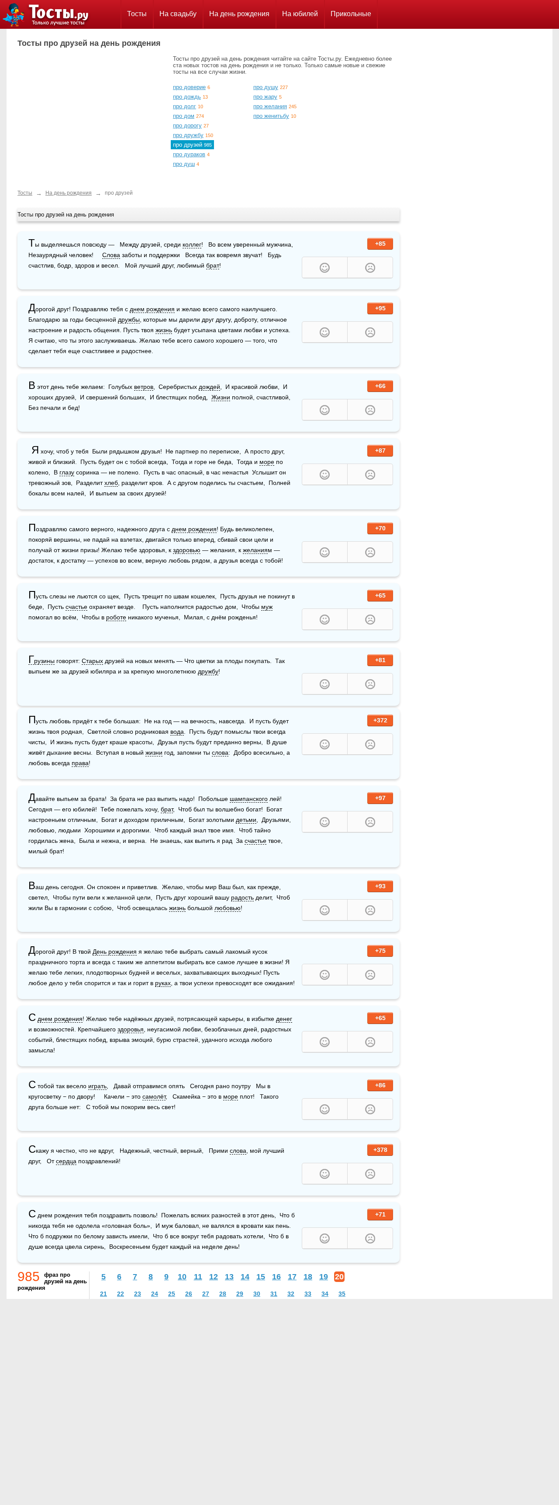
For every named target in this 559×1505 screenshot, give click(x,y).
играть (97, 1085)
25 (171, 1293)
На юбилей (300, 13)
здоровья (130, 1029)
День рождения (115, 951)
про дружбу (188, 135)
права (80, 762)
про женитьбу (271, 116)
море (266, 461)
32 (290, 1293)
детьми (246, 819)
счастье (76, 606)
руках (163, 982)
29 (239, 1293)
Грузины (41, 661)
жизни (153, 752)
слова (220, 752)
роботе (116, 617)
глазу (66, 472)
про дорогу (187, 125)
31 (273, 1293)
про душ (184, 164)
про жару (265, 96)
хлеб (111, 482)
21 (103, 1293)
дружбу (208, 671)
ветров (143, 386)
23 (137, 1293)
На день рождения (239, 13)
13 (229, 1276)
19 (323, 1276)
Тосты (137, 13)
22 (120, 1293)
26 (188, 1293)
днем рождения (152, 309)
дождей (209, 386)
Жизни (220, 397)
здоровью (186, 549)
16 (276, 1276)
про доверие (189, 87)
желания (255, 549)
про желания (270, 106)
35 (341, 1293)
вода (177, 731)
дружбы (129, 319)
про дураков (189, 154)
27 (205, 1293)
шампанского (249, 798)
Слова (111, 254)
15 (260, 1276)
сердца (66, 1161)
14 (245, 1276)
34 (324, 1293)
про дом (183, 116)
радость (242, 897)
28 (222, 1293)
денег (284, 1018)
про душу (265, 87)
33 (307, 1293)
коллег (192, 244)
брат (212, 265)
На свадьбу (178, 13)
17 (292, 1276)
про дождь (187, 96)
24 (154, 1293)
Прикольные (351, 13)
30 (256, 1293)
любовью (227, 907)
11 (198, 1276)
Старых (92, 660)
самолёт (154, 1096)
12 (213, 1276)
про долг (184, 106)
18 (308, 1276)
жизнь (163, 329)
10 (182, 1276)
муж (267, 606)
